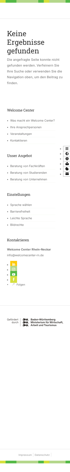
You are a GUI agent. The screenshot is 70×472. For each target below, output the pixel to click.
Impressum (25, 454)
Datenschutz (42, 454)
